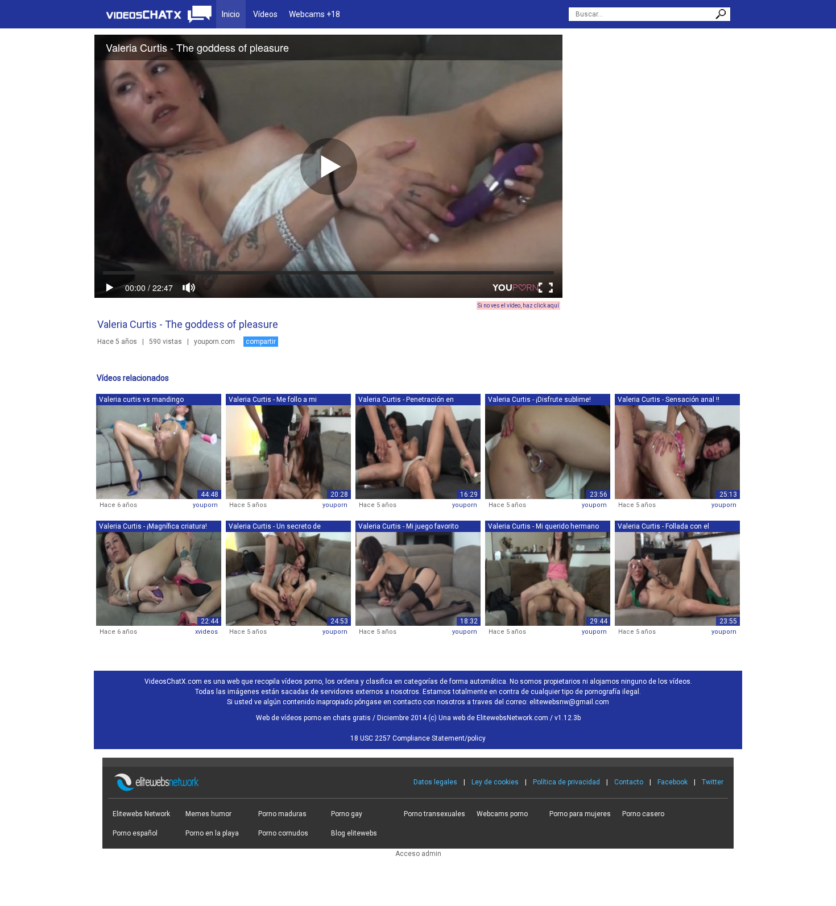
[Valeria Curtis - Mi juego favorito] (418, 578)
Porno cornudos (283, 833)
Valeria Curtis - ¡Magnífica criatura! (153, 526)
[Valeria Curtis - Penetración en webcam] (418, 451)
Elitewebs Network (141, 814)
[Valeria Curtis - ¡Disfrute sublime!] (547, 451)
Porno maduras (282, 814)
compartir (261, 342)
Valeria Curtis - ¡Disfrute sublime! (539, 400)
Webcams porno (502, 814)
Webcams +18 (314, 14)
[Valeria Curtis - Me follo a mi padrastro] (288, 451)
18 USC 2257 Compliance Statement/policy (418, 738)
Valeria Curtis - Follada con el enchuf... (663, 527)
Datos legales (435, 782)
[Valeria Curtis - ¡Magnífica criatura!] (158, 578)
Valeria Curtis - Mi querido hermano (543, 526)
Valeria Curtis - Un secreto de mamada (275, 527)
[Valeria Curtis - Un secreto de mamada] (288, 578)
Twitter (712, 782)
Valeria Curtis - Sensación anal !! (668, 400)
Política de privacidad (566, 782)
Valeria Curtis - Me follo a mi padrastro (273, 400)
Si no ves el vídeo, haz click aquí (518, 305)
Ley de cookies (495, 782)
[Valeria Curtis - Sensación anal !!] (677, 451)
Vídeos (265, 14)
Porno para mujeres (580, 814)
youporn (205, 505)
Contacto (628, 782)
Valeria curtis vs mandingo (141, 400)
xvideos (206, 631)
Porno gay (346, 814)
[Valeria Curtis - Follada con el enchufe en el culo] (677, 578)
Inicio (231, 14)
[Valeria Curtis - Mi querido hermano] (547, 578)
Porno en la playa (212, 833)
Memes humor (208, 814)
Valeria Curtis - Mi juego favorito (408, 526)
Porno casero (643, 814)
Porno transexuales (434, 814)
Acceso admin (418, 854)
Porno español (135, 833)
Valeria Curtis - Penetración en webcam (406, 400)
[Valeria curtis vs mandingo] (158, 451)
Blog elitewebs (354, 833)
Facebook (672, 782)
